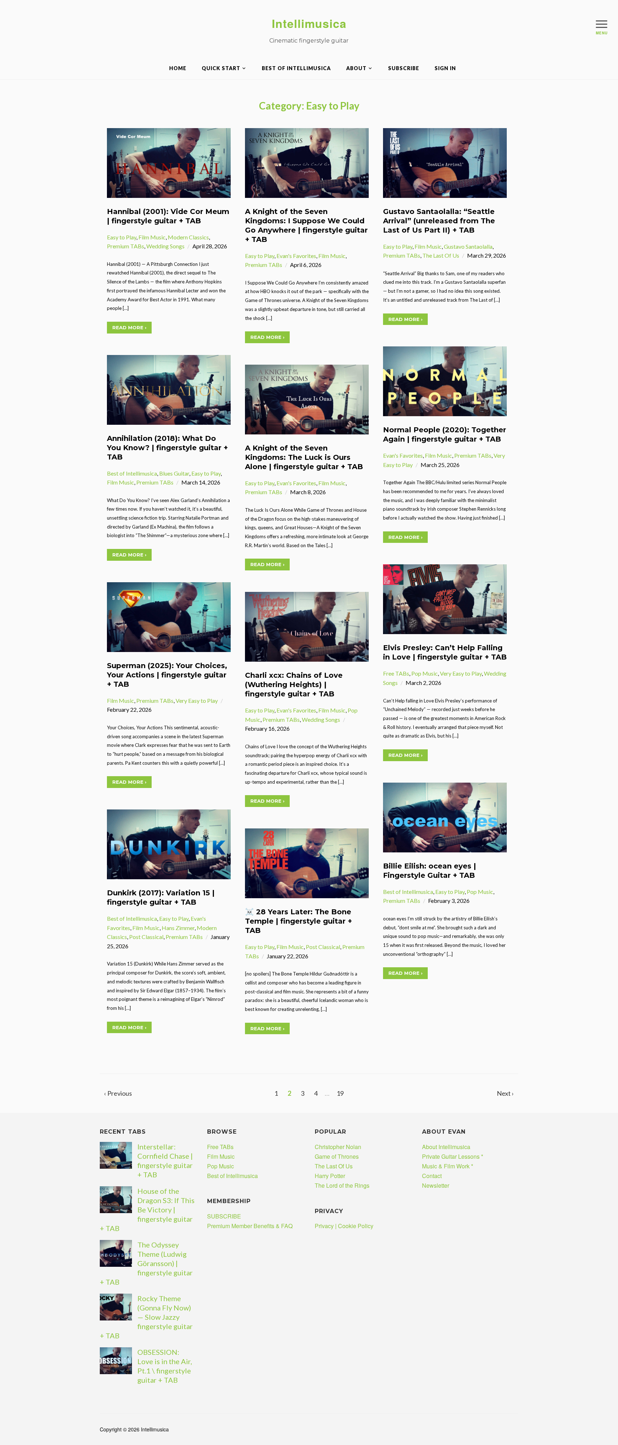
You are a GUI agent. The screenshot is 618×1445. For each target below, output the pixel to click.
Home (177, 68)
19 (340, 1093)
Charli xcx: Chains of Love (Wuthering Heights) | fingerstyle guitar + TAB (294, 684)
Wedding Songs (165, 246)
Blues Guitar (174, 473)
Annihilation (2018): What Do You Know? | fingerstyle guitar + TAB (167, 447)
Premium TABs (125, 246)
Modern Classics (188, 237)
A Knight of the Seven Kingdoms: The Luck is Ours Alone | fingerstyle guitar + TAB (304, 457)
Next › (505, 1093)
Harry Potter (330, 1176)
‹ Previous (118, 1093)
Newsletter (435, 1185)
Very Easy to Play (461, 673)
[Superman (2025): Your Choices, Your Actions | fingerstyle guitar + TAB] (169, 616)
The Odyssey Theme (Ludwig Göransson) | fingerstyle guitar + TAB (146, 1263)
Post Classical (146, 936)
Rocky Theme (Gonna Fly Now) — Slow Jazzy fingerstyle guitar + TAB (146, 1317)
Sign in (445, 68)
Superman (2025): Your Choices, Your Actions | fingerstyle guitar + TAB (167, 675)
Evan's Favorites (296, 255)
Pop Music (424, 673)
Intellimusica (309, 23)
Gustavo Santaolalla (468, 246)
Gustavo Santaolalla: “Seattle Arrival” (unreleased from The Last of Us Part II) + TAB (439, 220)
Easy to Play (121, 237)
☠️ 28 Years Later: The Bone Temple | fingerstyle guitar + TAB (298, 921)
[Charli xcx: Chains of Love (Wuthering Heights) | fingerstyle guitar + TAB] (307, 626)
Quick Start (221, 68)
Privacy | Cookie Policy (344, 1226)
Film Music (152, 237)
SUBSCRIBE (403, 68)
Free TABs (396, 673)
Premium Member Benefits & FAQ (250, 1226)
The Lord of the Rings (342, 1185)
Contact (432, 1176)
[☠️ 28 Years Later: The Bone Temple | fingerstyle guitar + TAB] (307, 862)
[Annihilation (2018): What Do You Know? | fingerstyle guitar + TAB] (169, 389)
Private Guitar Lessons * (452, 1156)
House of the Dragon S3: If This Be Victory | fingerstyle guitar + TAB (147, 1209)
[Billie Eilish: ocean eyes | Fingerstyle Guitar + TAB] (445, 816)
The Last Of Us (440, 255)
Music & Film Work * (447, 1166)
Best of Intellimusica (296, 68)
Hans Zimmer (178, 927)
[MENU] (601, 24)
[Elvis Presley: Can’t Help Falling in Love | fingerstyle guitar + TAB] (445, 598)
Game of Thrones (337, 1156)
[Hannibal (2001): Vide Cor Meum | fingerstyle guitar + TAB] (169, 162)
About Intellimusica (446, 1147)
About (356, 68)
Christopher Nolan (338, 1147)
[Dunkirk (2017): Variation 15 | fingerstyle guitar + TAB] (169, 844)
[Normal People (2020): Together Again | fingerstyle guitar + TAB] (445, 380)
